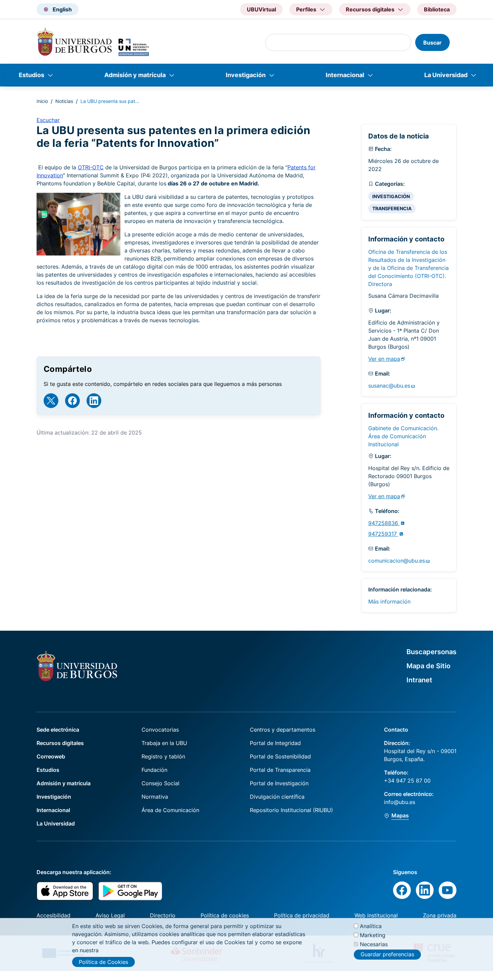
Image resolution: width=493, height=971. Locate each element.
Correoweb (51, 756)
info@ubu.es (399, 802)
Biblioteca (437, 9)
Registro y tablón (163, 756)
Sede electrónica (58, 729)
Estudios (31, 74)
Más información (389, 601)
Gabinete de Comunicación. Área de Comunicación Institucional (403, 436)
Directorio (162, 915)
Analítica (371, 926)
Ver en (384, 358)
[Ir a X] (51, 400)
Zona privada (439, 915)
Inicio (42, 101)
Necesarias (374, 944)
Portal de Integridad (275, 743)
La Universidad (446, 74)
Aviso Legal (110, 915)
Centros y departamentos (282, 729)
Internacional (345, 74)
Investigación (246, 74)
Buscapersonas (431, 652)
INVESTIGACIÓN (391, 196)
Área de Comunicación (170, 810)
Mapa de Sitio (428, 666)
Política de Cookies (103, 962)
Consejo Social (160, 783)
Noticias (64, 101)
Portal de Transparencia (280, 769)
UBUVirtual (261, 9)
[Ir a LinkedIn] (94, 400)
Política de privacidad (301, 915)
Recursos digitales (60, 743)
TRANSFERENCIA (392, 208)
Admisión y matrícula (135, 74)
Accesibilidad (53, 915)
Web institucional (376, 915)
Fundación (154, 769)
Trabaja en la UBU (164, 743)
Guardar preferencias (387, 954)
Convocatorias (160, 729)
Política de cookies (225, 915)
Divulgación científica (277, 796)
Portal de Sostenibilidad (280, 756)
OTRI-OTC (91, 167)
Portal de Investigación (279, 783)
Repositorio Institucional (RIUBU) (291, 810)
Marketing (372, 935)
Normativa (155, 796)
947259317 (383, 533)
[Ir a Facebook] (72, 400)
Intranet (419, 680)
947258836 (384, 523)
